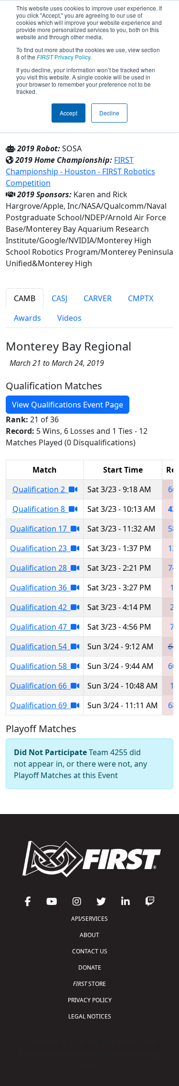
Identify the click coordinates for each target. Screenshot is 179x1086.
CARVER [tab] (98, 298)
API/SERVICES (89, 919)
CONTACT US (89, 951)
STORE (89, 984)
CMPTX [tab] (140, 298)
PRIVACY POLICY (90, 1000)
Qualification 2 (40, 489)
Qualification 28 (40, 568)
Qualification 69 (40, 705)
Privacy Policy (63, 57)
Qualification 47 (40, 627)
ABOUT (89, 935)
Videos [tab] (69, 318)
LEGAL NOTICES (89, 1016)
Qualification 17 (40, 528)
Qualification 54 (40, 646)
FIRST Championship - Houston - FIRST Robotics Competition (80, 171)
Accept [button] (68, 113)
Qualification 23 (40, 548)
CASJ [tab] (59, 298)
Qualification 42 (40, 607)
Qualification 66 (40, 685)
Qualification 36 (40, 587)
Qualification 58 (40, 666)
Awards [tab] (27, 318)
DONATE (89, 967)
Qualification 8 (40, 509)
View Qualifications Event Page (67, 404)
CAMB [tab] (24, 298)
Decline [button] (109, 113)
